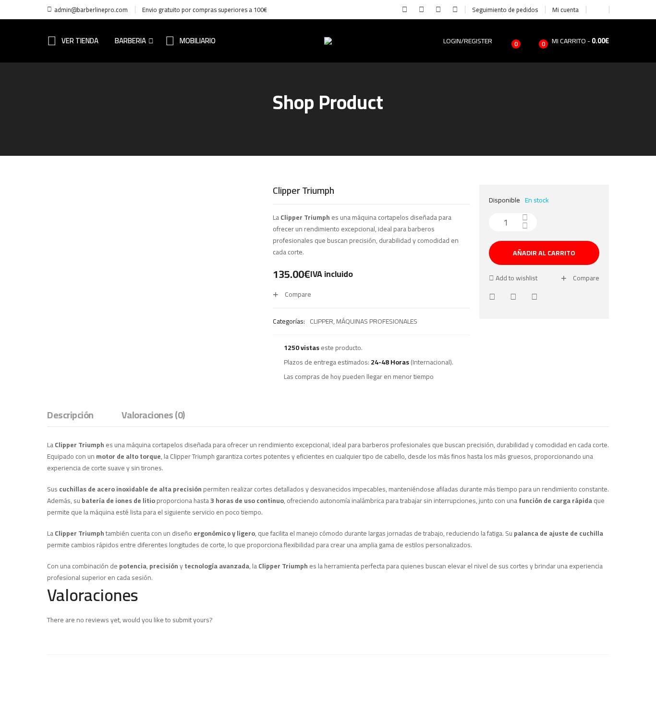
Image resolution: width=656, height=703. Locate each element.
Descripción (70, 416)
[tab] (70, 417)
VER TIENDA (79, 41)
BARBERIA (130, 41)
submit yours (190, 620)
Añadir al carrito (544, 253)
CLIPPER (321, 321)
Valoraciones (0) (153, 416)
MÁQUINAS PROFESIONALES (376, 321)
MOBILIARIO (198, 41)
